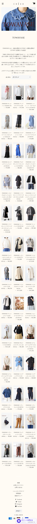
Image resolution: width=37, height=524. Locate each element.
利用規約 (18, 493)
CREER (21, 515)
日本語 (18, 511)
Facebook (19, 499)
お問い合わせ (18, 487)
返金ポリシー (18, 495)
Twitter (19, 501)
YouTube (19, 506)
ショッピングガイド (18, 491)
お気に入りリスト (18, 485)
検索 (18, 483)
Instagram (19, 504)
